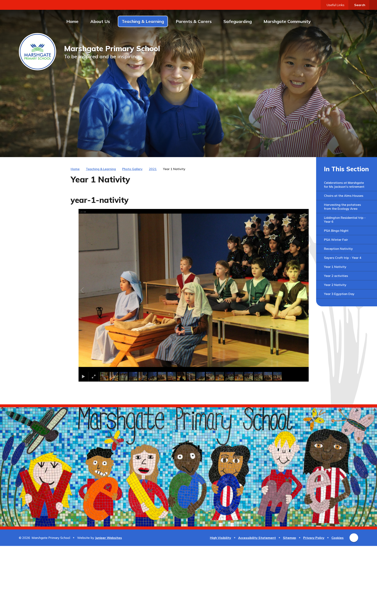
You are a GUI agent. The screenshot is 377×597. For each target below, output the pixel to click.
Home (75, 169)
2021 (153, 169)
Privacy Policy (313, 538)
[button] (87, 290)
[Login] (373, 5)
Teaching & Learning (101, 169)
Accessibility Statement (257, 538)
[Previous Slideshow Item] (336, 147)
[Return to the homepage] (37, 51)
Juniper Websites (108, 538)
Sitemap (289, 538)
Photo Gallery (132, 169)
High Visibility (220, 538)
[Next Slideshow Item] (345, 147)
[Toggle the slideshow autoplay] (354, 147)
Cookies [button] (337, 538)
